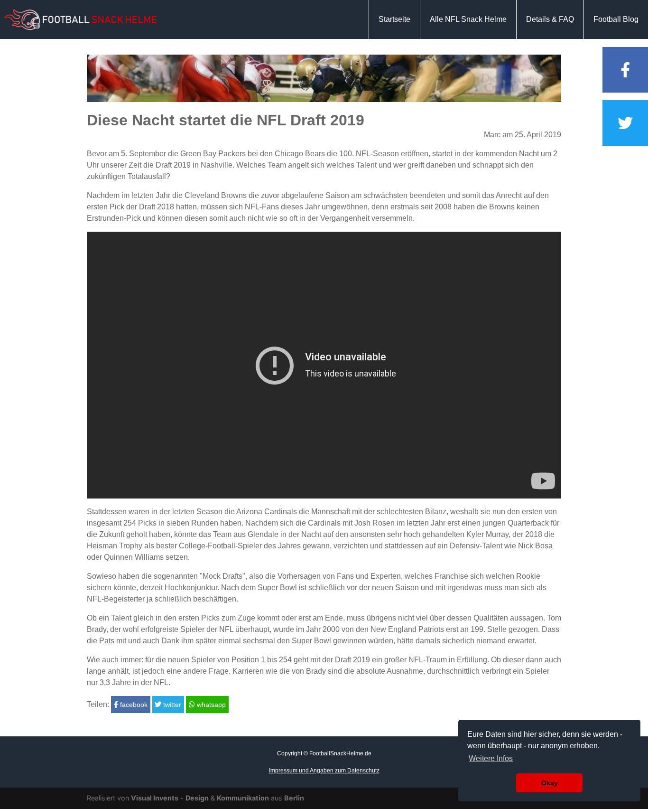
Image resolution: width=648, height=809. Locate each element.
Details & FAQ (550, 19)
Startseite (394, 19)
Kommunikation (243, 798)
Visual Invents (154, 798)
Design (197, 798)
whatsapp (210, 704)
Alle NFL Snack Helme (468, 19)
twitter (171, 704)
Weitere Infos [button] (491, 758)
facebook (133, 704)
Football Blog (616, 19)
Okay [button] (549, 783)
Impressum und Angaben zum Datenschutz (324, 770)
